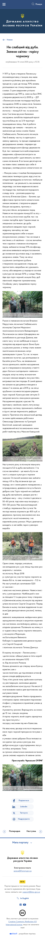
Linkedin (23, 807)
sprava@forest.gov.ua (23, 871)
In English (24, 898)
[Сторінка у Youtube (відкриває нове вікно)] (24, 904)
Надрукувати (24, 819)
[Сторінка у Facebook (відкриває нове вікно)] (20, 904)
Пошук (39, 4)
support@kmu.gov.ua (31, 892)
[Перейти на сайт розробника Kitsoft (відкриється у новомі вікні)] (14, 934)
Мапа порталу (20, 842)
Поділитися (24, 801)
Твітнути (24, 813)
